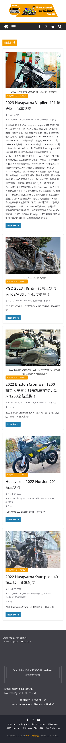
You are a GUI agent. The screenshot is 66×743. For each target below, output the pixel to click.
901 (14, 498)
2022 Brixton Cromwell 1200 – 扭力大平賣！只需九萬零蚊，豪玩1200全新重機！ (32, 390)
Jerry (54, 119)
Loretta (11, 407)
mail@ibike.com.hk (18, 637)
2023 (10, 119)
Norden (51, 498)
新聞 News (27, 728)
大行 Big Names (38, 724)
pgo (29, 300)
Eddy (10, 506)
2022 (10, 498)
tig (33, 300)
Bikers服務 (38, 728)
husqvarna (17, 119)
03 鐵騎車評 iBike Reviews (16, 96)
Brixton (31, 402)
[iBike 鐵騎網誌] (6, 26)
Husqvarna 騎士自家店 (37, 498)
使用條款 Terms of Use (33, 700)
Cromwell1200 (41, 402)
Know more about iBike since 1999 (32, 704)
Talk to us (24, 641)
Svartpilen (47, 593)
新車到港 (45, 119)
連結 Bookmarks (53, 728)
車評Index (12, 724)
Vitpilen (26, 119)
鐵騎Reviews (53, 724)
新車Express (24, 724)
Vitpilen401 (35, 119)
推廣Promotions (13, 728)
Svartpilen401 (11, 597)
